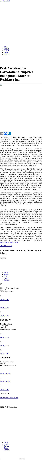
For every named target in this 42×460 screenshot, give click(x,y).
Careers (6, 50)
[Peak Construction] (5, 43)
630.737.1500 (4, 300)
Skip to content (5, 1)
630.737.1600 (4, 316)
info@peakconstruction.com (9, 398)
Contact (6, 54)
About (6, 47)
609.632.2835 (4, 337)
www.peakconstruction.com (9, 242)
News (6, 52)
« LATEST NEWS (6, 246)
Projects (6, 49)
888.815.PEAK (5, 373)
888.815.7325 (4, 308)
